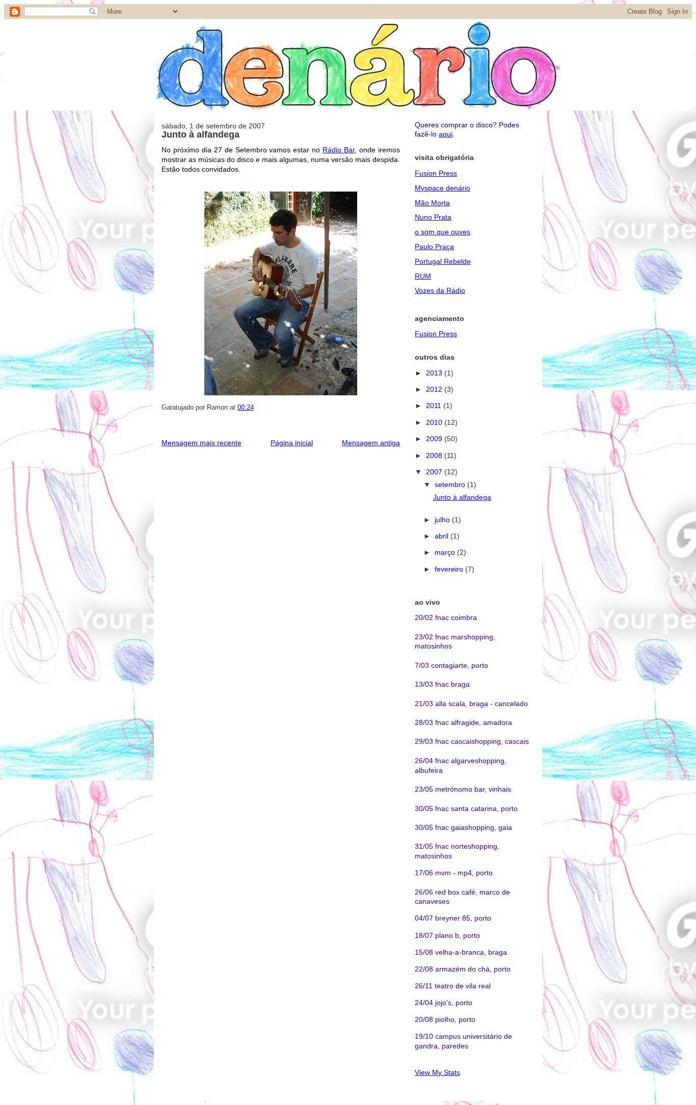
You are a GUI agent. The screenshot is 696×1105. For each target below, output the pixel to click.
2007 (435, 472)
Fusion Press (436, 173)
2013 (435, 373)
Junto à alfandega (200, 134)
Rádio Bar (339, 150)
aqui (445, 134)
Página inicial (292, 443)
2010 (435, 422)
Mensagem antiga (371, 443)
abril (442, 536)
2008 (435, 455)
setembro (451, 484)
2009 (435, 439)
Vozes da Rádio (440, 290)
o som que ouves (442, 232)
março (446, 552)
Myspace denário (442, 188)
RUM (423, 276)
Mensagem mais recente (202, 443)
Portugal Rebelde (443, 261)
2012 (435, 389)
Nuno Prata (433, 217)
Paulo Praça (434, 246)
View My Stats (437, 1072)
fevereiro (450, 569)
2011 (434, 405)
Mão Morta (432, 203)
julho (443, 520)
